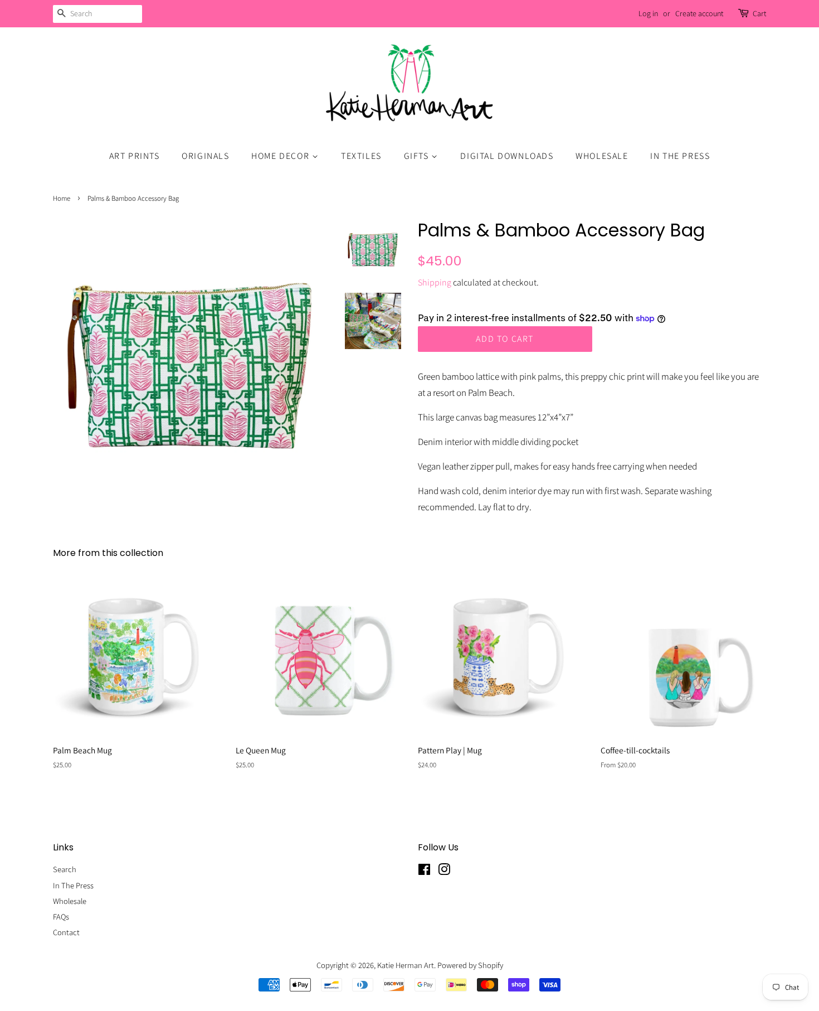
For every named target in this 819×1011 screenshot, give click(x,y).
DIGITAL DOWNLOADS (506, 156)
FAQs (61, 916)
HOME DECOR (281, 156)
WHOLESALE (602, 156)
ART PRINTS (134, 156)
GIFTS (418, 156)
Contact (66, 932)
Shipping (434, 282)
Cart (759, 13)
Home (61, 198)
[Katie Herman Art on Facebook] (424, 871)
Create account (699, 13)
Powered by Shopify (470, 965)
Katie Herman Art (405, 965)
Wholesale (69, 901)
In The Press (73, 885)
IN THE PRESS (680, 156)
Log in (648, 13)
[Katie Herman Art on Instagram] (444, 871)
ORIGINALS (205, 156)
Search (64, 869)
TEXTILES (361, 156)
